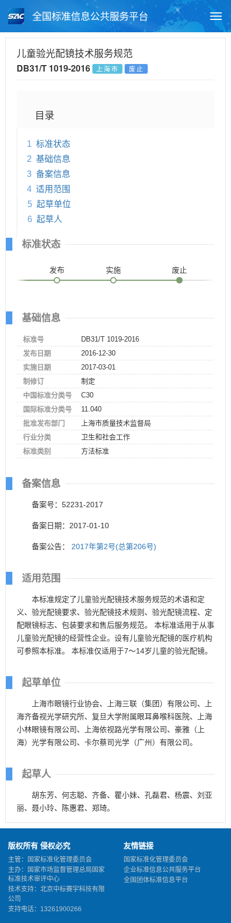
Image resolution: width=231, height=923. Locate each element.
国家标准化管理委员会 (156, 859)
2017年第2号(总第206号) (113, 546)
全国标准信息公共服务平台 (89, 16)
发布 (56, 270)
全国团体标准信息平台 (156, 880)
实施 (113, 270)
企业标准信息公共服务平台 (162, 870)
